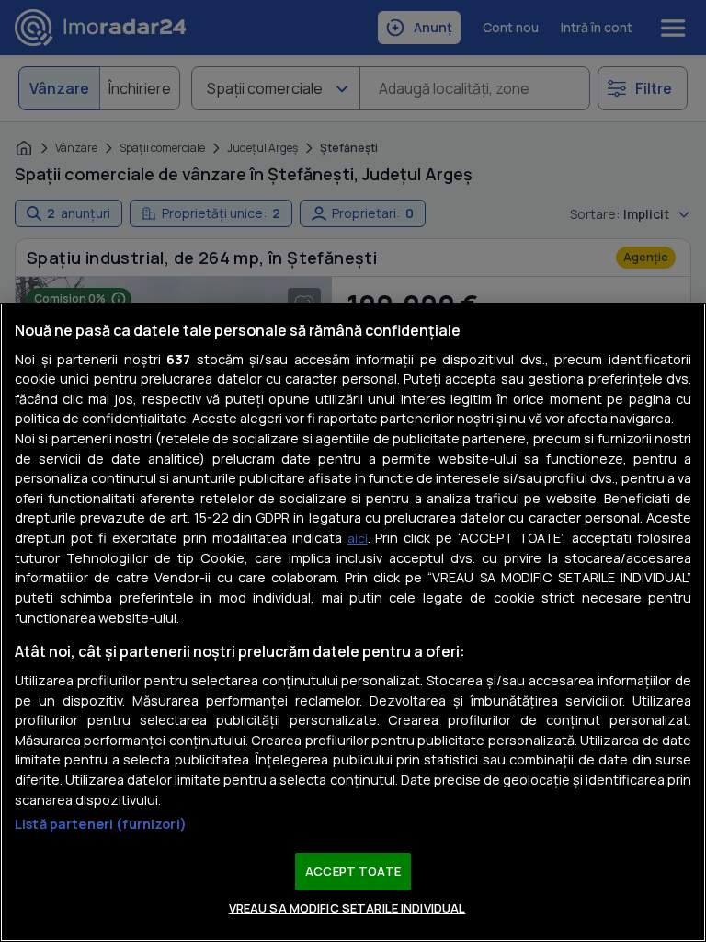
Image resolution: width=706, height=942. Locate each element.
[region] (353, 622)
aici (357, 538)
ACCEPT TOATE (353, 871)
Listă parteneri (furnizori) (101, 824)
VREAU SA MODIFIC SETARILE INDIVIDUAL (347, 908)
